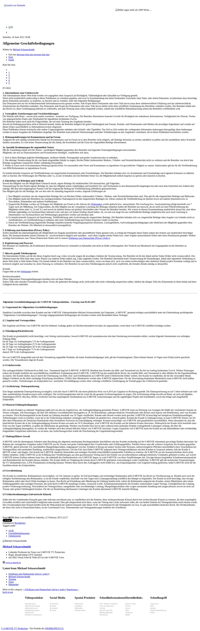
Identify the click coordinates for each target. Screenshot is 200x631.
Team (11, 582)
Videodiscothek (30, 604)
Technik (102, 608)
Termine (12, 579)
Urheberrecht (14, 536)
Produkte (10, 18)
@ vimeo (53, 610)
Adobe (127, 615)
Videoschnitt (29, 612)
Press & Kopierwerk (107, 606)
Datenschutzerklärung (158, 610)
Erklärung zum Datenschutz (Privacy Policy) (89, 238)
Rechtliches (20, 523)
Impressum (154, 604)
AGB (11, 530)
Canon (127, 608)
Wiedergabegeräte (106, 612)
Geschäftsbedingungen (19, 533)
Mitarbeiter (13, 584)
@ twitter (53, 606)
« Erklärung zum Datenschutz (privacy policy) (44, 589)
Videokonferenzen (31, 608)
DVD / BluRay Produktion (108, 604)
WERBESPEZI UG (54, 628)
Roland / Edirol (130, 604)
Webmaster (26, 271)
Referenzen (61, 18)
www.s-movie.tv (13, 562)
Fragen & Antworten (42, 18)
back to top (8, 592)
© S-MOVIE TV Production (14, 628)
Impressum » (73, 589)
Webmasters (96, 204)
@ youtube (54, 608)
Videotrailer (79, 608)
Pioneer (128, 606)
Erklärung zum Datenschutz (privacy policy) (28, 574)
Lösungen (23, 18)
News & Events (107, 18)
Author (152, 612)
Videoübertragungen (32, 610)
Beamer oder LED (106, 610)
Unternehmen (89, 18)
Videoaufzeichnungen (32, 606)
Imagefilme (78, 606)
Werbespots (79, 604)
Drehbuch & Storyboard (33, 615)
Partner (75, 18)
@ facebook (54, 604)
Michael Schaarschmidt (23, 49)
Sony (127, 610)
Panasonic (129, 612)
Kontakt (153, 608)
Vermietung (103, 615)
